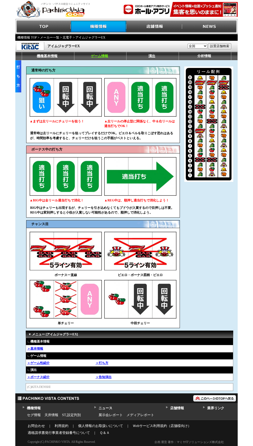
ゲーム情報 (99, 56)
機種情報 (98, 26)
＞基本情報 (35, 348)
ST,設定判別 (71, 415)
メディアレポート (140, 415)
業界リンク (215, 408)
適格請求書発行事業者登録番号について (59, 433)
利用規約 (61, 426)
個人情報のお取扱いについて (100, 426)
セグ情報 (34, 415)
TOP (43, 26)
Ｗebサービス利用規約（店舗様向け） (162, 426)
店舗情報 (154, 26)
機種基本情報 (47, 56)
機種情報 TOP (27, 37)
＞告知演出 (104, 377)
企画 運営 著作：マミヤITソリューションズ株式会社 (189, 442)
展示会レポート (111, 415)
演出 (151, 56)
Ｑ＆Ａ (105, 433)
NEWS (210, 26)
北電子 (67, 37)
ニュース (105, 408)
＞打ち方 (102, 363)
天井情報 (51, 415)
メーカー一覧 (49, 37)
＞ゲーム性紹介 (38, 363)
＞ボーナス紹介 (38, 377)
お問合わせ (36, 426)
